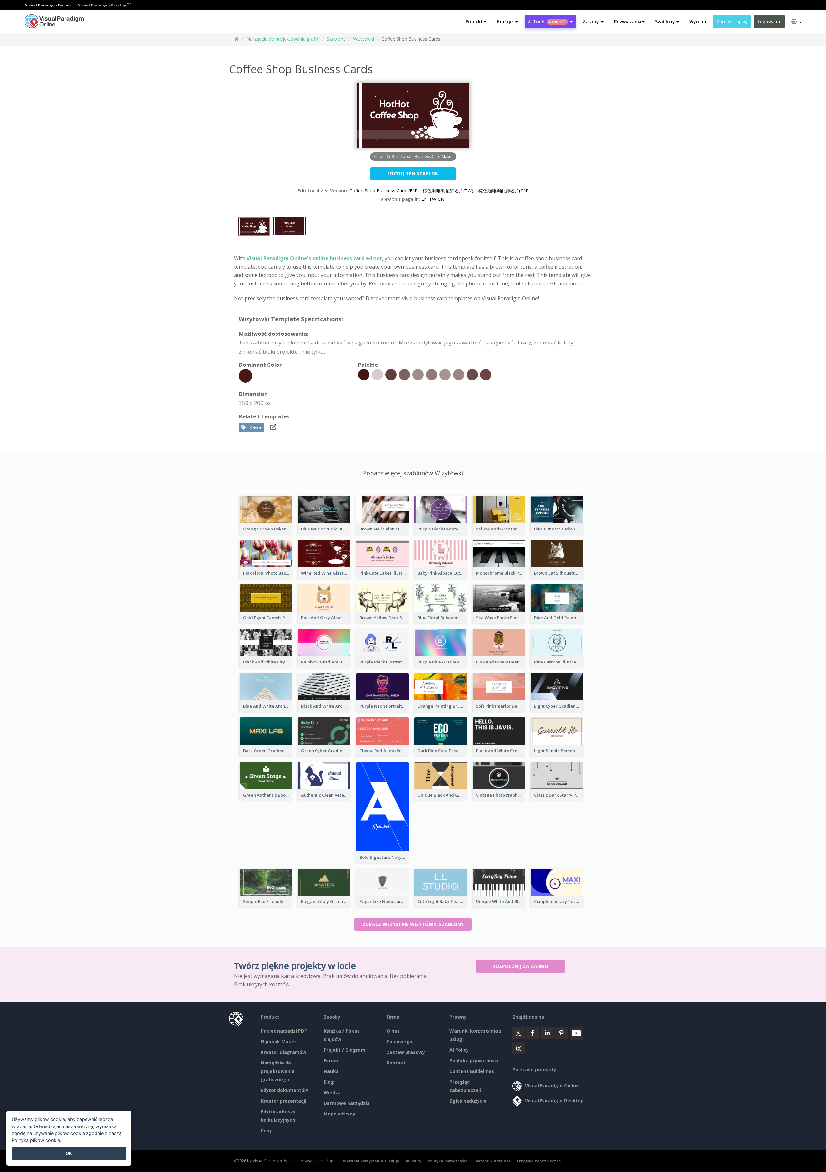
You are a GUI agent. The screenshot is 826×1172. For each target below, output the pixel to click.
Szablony (336, 39)
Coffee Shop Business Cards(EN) (383, 191)
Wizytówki (363, 39)
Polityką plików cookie (36, 1140)
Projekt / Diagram (344, 1050)
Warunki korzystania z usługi (371, 1160)
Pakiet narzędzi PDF (284, 1031)
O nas (393, 1031)
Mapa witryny (339, 1114)
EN (424, 199)
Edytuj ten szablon (412, 173)
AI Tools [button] (547, 21)
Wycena (697, 21)
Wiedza (332, 1092)
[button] (507, 21)
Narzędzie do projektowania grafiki (283, 39)
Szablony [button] (665, 21)
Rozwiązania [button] (627, 21)
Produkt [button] (474, 21)
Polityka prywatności (473, 1060)
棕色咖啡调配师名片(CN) (503, 191)
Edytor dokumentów (284, 1090)
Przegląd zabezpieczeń (539, 1160)
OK (69, 1153)
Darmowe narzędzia (347, 1103)
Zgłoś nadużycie (468, 1101)
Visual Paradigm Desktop (102, 5)
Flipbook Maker (278, 1041)
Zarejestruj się (731, 21)
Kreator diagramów (283, 1052)
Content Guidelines (471, 1071)
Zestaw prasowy (406, 1052)
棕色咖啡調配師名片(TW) (448, 191)
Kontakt (396, 1063)
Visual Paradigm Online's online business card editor (314, 258)
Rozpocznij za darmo (520, 966)
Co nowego (399, 1041)
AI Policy (459, 1050)
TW (432, 199)
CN (441, 199)
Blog (329, 1082)
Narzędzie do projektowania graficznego (278, 1071)
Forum (331, 1060)
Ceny (266, 1130)
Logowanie (769, 21)
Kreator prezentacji (283, 1101)
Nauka (331, 1071)
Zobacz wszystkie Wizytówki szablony (413, 924)
